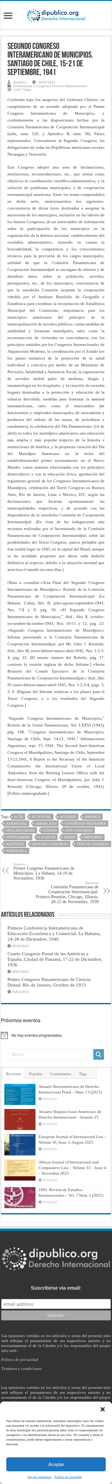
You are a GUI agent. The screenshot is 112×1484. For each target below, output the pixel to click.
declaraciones (20, 830)
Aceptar (56, 1464)
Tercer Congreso (93, 844)
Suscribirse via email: (56, 1288)
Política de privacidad (68, 1477)
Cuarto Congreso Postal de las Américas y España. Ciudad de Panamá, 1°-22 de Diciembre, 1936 (54, 959)
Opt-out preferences (39, 1477)
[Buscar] (98, 1054)
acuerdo (68, 817)
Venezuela (16, 851)
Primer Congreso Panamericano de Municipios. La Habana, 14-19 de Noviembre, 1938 (43, 871)
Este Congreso (79, 830)
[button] (103, 1409)
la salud (47, 837)
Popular (35, 1073)
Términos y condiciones (21, 1368)
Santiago (15, 844)
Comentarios (60, 1073)
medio (69, 837)
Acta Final (41, 817)
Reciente (13, 1073)
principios (93, 837)
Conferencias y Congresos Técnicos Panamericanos (50, 86)
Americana (16, 823)
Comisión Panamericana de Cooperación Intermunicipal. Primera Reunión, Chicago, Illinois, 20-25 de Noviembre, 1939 (67, 892)
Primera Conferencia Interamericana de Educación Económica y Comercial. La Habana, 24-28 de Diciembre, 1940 (54, 933)
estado (50, 830)
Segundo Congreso (50, 844)
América (92, 817)
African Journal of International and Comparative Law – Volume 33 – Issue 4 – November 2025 (72, 1168)
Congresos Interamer (85, 823)
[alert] (56, 1035)
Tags (83, 1073)
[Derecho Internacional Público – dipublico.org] (56, 14)
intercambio (18, 837)
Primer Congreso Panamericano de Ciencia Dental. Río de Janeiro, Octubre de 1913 (49, 982)
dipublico (20, 82)
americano (45, 823)
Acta (18, 817)
